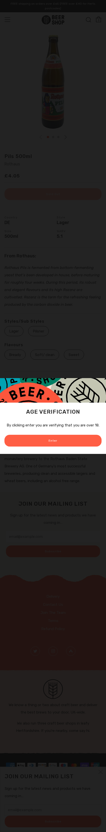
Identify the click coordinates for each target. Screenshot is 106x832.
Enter (53, 440)
